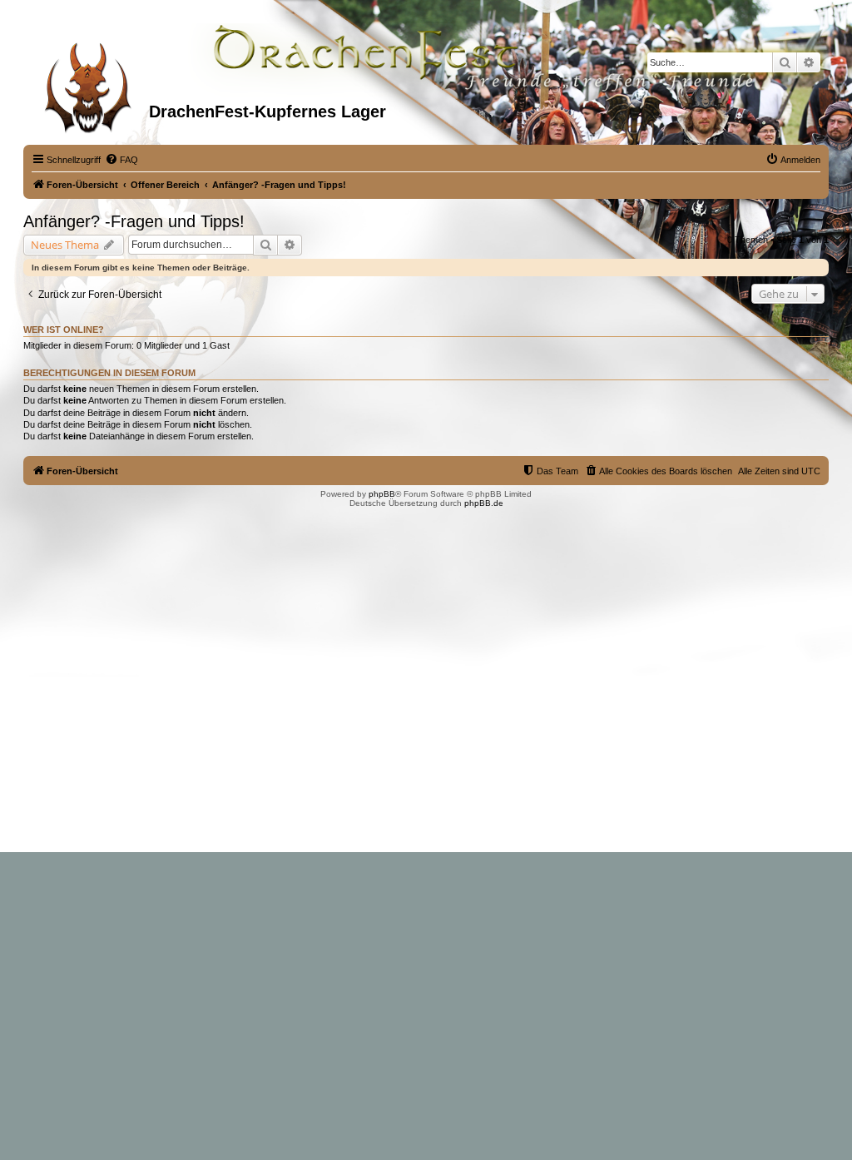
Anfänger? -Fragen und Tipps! (134, 221)
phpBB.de (483, 503)
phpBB (382, 493)
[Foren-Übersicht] (88, 82)
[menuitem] (121, 160)
